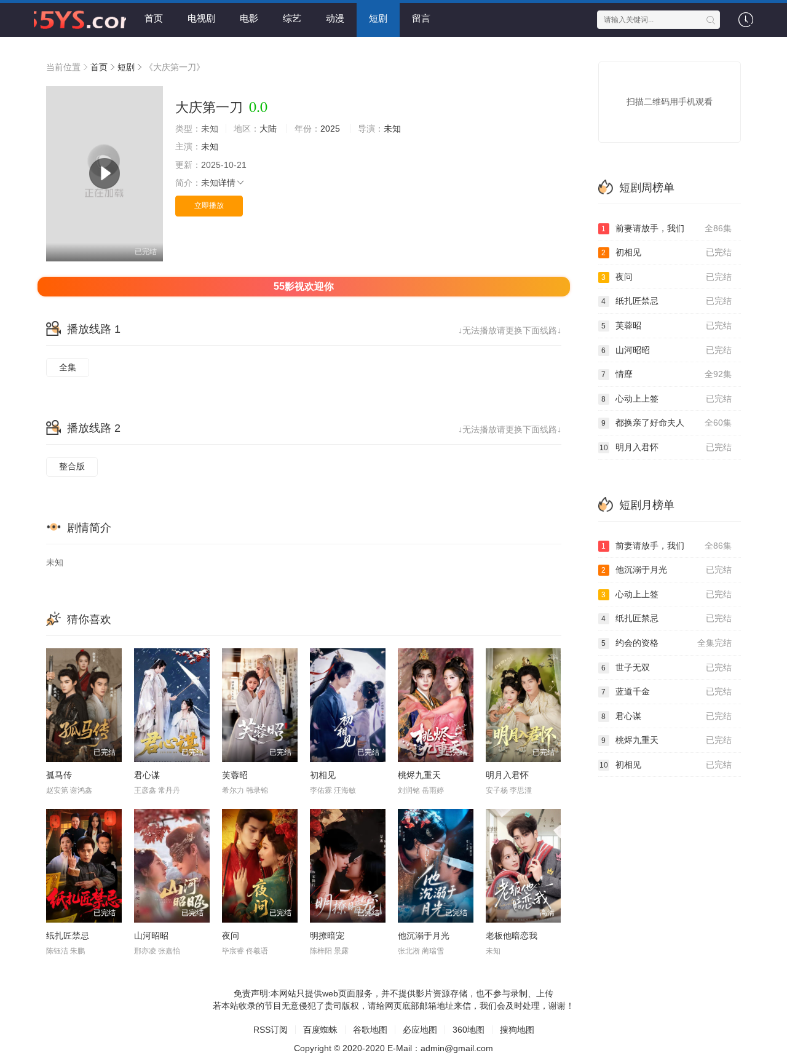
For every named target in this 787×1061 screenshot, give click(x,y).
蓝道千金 (666, 691)
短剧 (378, 18)
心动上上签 (666, 398)
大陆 (268, 128)
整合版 (72, 466)
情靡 (666, 374)
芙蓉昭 (235, 775)
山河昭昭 (151, 935)
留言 (421, 18)
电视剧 (201, 18)
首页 (153, 18)
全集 (67, 367)
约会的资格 (666, 643)
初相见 (323, 775)
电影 (249, 18)
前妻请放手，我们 (666, 228)
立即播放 (209, 205)
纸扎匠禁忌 (67, 935)
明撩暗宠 (327, 935)
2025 (330, 128)
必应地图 (420, 1030)
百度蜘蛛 (320, 1030)
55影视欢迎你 (304, 286)
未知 (392, 128)
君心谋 (147, 775)
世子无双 (666, 667)
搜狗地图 (517, 1030)
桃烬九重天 (419, 775)
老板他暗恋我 (511, 935)
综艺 (292, 18)
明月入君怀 (507, 775)
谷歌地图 (370, 1030)
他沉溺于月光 (423, 935)
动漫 (335, 18)
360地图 (468, 1030)
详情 (226, 183)
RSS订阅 (270, 1030)
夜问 (230, 935)
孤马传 (59, 775)
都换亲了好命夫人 (666, 422)
